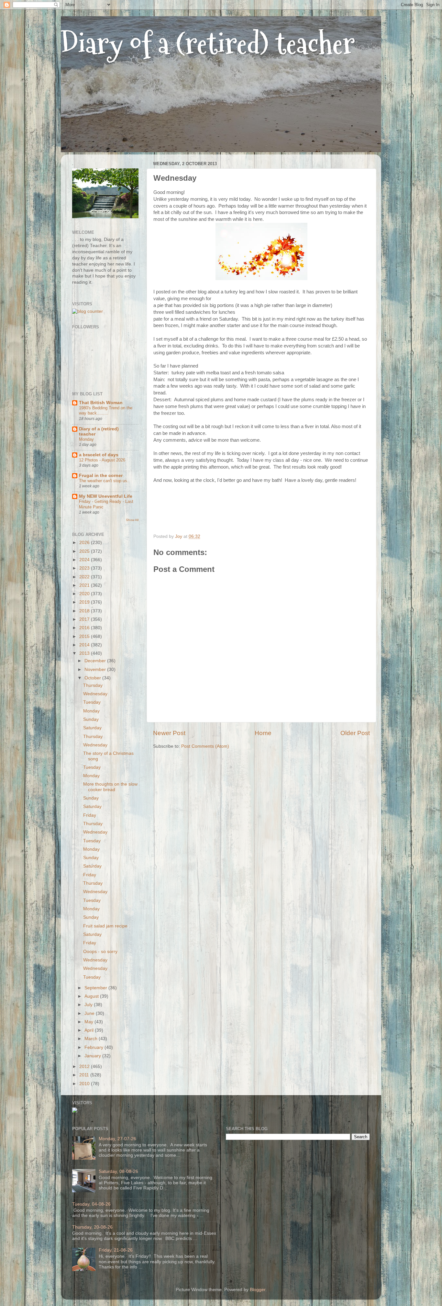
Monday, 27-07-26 (117, 1138)
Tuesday (92, 702)
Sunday (91, 719)
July (89, 1004)
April (89, 1030)
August (92, 996)
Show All (132, 520)
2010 (85, 1083)
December (95, 660)
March (91, 1038)
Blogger (257, 1289)
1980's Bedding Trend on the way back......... (105, 410)
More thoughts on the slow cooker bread (110, 787)
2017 (85, 619)
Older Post (355, 733)
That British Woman (101, 402)
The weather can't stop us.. (104, 480)
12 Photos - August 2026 (102, 460)
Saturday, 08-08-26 (118, 1171)
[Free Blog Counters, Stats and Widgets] (74, 1111)
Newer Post (169, 733)
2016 (85, 627)
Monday (86, 439)
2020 (85, 593)
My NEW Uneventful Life (105, 496)
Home (263, 733)
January (93, 1055)
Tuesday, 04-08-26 (91, 1204)
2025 (85, 551)
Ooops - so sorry (100, 951)
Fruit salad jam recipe (105, 926)
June (90, 1013)
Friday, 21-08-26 (116, 1250)
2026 (85, 542)
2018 (85, 610)
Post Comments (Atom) (205, 746)
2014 (85, 644)
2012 (85, 1066)
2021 (85, 585)
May (89, 1021)
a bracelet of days (98, 454)
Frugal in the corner (101, 475)
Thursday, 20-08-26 (92, 1227)
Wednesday (95, 693)
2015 (85, 636)
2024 (85, 559)
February (94, 1047)
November (95, 669)
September (96, 987)
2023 (85, 568)
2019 (85, 602)
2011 (84, 1075)
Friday (89, 815)
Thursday (93, 685)
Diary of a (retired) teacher (208, 43)
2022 (85, 576)
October (93, 678)
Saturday (92, 727)
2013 (85, 653)
